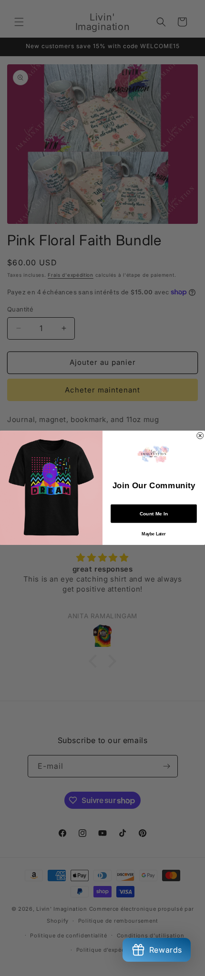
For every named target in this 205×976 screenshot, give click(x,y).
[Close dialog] (200, 436)
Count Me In (154, 514)
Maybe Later (153, 534)
